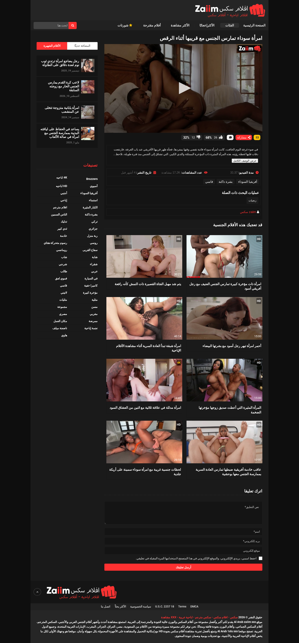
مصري (63, 314)
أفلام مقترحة (152, 25)
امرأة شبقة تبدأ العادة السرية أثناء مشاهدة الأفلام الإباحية (148, 348)
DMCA (194, 606)
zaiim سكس (248, 212)
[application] (183, 88)
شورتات (123, 25)
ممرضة (93, 321)
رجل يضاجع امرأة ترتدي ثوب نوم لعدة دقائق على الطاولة (60, 63)
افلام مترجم (60, 207)
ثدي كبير (62, 228)
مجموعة (62, 306)
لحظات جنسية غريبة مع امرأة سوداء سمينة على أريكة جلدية (145, 471)
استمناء (93, 200)
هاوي (64, 335)
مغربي (94, 314)
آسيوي (94, 186)
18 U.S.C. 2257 (164, 606)
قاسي (209, 181)
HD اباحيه (61, 186)
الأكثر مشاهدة (180, 25)
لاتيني (64, 292)
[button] (183, 88)
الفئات (229, 25)
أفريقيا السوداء (247, 181)
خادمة (63, 235)
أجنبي (63, 193)
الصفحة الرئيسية (254, 25)
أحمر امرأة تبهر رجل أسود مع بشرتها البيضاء (232, 346)
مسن (94, 306)
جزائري (93, 228)
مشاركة (242, 137)
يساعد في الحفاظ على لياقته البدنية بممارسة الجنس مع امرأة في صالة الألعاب (59, 133)
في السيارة (91, 278)
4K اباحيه (61, 177)
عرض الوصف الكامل (244, 160)
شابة (95, 257)
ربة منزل (92, 235)
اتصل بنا (106, 606)
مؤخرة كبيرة (90, 292)
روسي (94, 242)
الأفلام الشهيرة (52, 45)
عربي (94, 271)
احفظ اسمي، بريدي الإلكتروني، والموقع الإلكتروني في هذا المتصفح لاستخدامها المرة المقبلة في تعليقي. (196, 558)
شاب (64, 257)
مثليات (63, 299)
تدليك (64, 221)
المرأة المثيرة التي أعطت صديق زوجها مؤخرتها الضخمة (230, 409)
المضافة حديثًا (82, 45)
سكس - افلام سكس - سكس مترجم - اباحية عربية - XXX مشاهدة (199, 617)
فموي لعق (61, 278)
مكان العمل (60, 321)
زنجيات (252, 200)
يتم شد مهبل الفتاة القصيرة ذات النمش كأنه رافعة (148, 284)
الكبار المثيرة (90, 207)
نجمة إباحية (91, 328)
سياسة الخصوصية (140, 606)
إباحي (63, 200)
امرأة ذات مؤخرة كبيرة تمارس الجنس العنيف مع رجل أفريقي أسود (225, 286)
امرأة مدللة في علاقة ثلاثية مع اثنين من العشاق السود (145, 407)
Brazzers (92, 178)
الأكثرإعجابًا (207, 25)
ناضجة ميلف (59, 328)
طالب (63, 271)
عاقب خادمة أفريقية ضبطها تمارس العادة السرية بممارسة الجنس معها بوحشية (228, 471)
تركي (94, 221)
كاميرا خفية (91, 285)
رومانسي (61, 250)
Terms (182, 606)
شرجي (63, 264)
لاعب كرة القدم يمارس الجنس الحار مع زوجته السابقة (63, 86)
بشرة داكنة (225, 181)
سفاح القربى (90, 250)
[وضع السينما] (257, 137)
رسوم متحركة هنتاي (55, 242)
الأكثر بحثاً (120, 606)
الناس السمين (59, 214)
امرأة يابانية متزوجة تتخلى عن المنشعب (62, 109)
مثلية (95, 299)
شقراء (94, 264)
